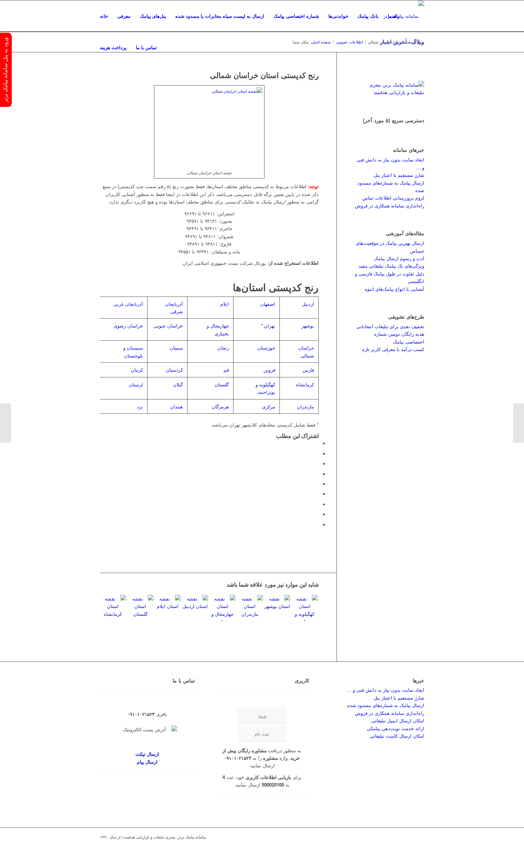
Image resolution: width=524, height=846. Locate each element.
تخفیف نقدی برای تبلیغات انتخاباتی (390, 326)
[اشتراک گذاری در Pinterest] (317, 474)
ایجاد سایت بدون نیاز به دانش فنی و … (385, 689)
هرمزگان (220, 406)
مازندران (305, 406)
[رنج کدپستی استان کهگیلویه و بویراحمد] (304, 608)
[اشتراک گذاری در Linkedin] (317, 484)
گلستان (222, 384)
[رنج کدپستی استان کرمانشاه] (113, 608)
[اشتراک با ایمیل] (317, 524)
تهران (269, 325)
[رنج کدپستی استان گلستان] (140, 608)
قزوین (269, 369)
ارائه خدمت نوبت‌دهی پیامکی (395, 728)
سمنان (176, 347)
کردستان (174, 369)
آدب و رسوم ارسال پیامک (399, 258)
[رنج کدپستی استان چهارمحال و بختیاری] (222, 608)
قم (226, 369)
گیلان (178, 384)
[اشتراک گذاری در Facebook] (317, 443)
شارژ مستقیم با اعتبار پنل (399, 174)
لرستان (136, 384)
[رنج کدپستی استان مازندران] (250, 608)
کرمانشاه (305, 384)
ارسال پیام (147, 761)
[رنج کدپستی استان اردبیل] (195, 608)
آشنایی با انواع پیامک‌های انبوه (394, 288)
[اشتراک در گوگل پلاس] (317, 463)
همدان (176, 406)
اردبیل (308, 303)
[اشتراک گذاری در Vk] (317, 504)
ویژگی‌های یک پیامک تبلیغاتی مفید (391, 265)
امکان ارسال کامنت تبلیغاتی (397, 735)
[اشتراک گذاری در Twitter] (317, 453)
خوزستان (266, 347)
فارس (308, 369)
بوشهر (308, 325)
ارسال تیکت (147, 753)
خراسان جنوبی (168, 325)
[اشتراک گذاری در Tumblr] (317, 494)
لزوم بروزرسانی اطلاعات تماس (393, 197)
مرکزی (268, 406)
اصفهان (267, 303)
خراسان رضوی (128, 325)
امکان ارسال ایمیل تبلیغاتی (397, 720)
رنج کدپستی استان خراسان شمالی (264, 74)
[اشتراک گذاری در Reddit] (317, 514)
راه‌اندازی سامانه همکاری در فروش (389, 205)
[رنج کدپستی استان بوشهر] (277, 608)
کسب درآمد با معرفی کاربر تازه (393, 349)
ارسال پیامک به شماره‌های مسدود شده (385, 705)
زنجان (223, 347)
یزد (140, 406)
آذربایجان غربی (128, 303)
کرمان (137, 369)
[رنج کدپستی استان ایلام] (168, 608)
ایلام (224, 303)
